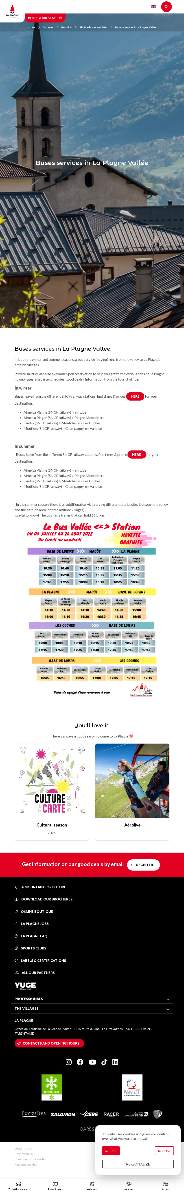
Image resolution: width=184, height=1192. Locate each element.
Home (31, 27)
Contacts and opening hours (51, 1043)
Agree (111, 1151)
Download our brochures (46, 899)
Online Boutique (36, 911)
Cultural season (52, 824)
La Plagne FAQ (33, 936)
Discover (48, 27)
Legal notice (23, 1148)
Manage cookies (26, 1164)
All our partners (38, 973)
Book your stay (42, 18)
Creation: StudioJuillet (30, 1159)
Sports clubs (33, 948)
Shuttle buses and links (93, 27)
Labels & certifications (43, 960)
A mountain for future (43, 887)
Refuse (164, 1151)
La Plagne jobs (34, 924)
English (153, 6)
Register (144, 865)
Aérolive (132, 824)
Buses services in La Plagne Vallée (135, 27)
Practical (66, 27)
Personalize (138, 1164)
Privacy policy (24, 1154)
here (135, 396)
